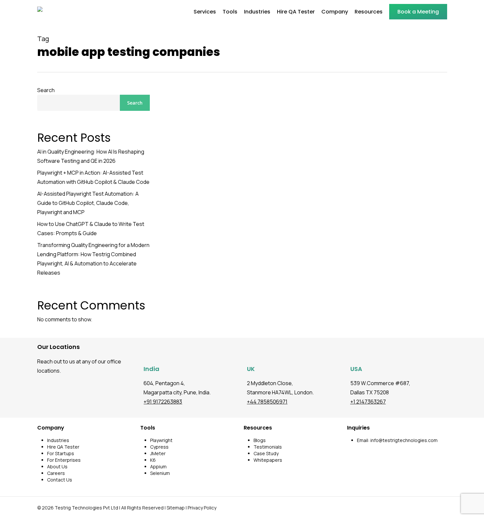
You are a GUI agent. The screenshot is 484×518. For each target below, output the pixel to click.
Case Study (266, 453)
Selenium (160, 473)
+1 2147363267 (368, 401)
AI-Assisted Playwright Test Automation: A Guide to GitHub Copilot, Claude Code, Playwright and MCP (88, 203)
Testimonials (268, 447)
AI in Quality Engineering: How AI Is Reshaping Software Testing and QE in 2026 (90, 156)
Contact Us (59, 480)
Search (46, 90)
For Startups (60, 453)
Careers (56, 473)
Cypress (159, 447)
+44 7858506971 (267, 401)
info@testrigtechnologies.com (404, 440)
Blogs (260, 440)
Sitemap (176, 508)
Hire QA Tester (63, 447)
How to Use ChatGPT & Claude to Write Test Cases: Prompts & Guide (90, 228)
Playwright (161, 440)
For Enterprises (64, 460)
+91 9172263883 (163, 401)
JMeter (158, 453)
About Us (57, 466)
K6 (153, 460)
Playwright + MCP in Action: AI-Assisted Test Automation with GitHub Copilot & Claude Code (93, 177)
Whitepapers (268, 460)
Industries (58, 440)
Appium (158, 466)
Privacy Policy (202, 508)
